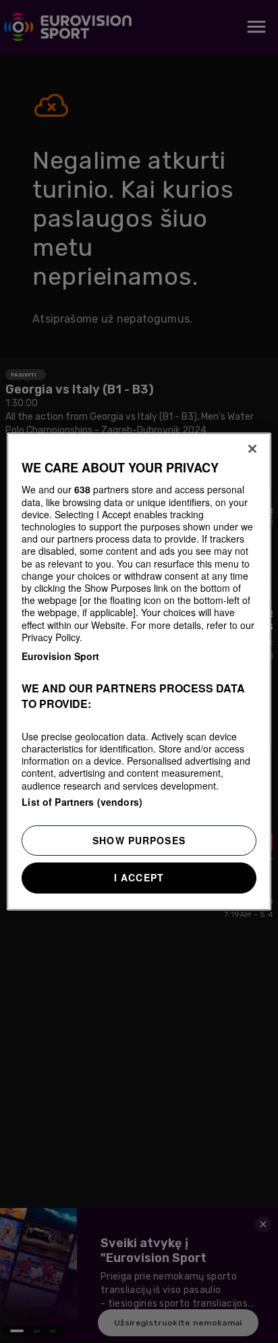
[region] (139, 671)
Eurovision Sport (60, 656)
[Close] (252, 449)
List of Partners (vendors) (82, 801)
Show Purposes (139, 840)
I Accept (139, 877)
